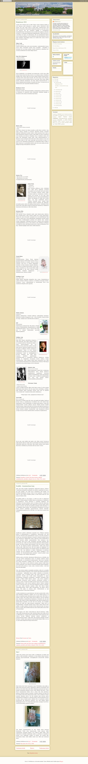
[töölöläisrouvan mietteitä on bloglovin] (68, 58)
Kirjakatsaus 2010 (21, 22)
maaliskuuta (57, 101)
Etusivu (32, 748)
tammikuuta (57, 105)
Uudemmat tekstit (20, 748)
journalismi (70, 114)
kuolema (36, 477)
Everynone (24, 638)
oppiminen (18, 645)
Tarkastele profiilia (56, 29)
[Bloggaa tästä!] (41, 475)
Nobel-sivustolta (22, 381)
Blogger (61, 761)
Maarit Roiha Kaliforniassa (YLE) (59, 48)
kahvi (56, 115)
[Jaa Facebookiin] (44, 475)
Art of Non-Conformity (57, 43)
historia (27, 477)
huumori (63, 114)
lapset (32, 643)
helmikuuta (57, 103)
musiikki (70, 118)
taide (71, 121)
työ (53, 124)
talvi (27, 743)
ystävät (43, 479)
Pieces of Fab (55, 50)
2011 (55, 79)
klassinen (66, 115)
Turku (38, 479)
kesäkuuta (57, 96)
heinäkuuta (57, 94)
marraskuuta (58, 89)
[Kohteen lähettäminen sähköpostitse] (40, 475)
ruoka (59, 121)
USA (41, 479)
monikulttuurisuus (19, 479)
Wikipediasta (45, 334)
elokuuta (57, 93)
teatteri (63, 122)
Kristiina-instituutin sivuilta (21, 200)
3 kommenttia (34, 475)
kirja (33, 477)
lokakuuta (57, 91)
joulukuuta (57, 82)
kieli (31, 477)
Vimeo (29, 638)
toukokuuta (57, 98)
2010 (55, 80)
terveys (29, 743)
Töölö (37, 645)
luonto (70, 116)
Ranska (29, 645)
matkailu (40, 477)
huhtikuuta (57, 100)
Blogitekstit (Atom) (34, 753)
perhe (66, 119)
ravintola (55, 121)
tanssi (56, 122)
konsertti (70, 115)
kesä (59, 115)
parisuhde (26, 479)
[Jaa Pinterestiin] (45, 475)
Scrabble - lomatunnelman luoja (25, 486)
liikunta (65, 116)
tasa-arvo (34, 479)
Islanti (66, 114)
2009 (55, 107)
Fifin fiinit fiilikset (56, 46)
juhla (25, 643)
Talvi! (17, 652)
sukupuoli (30, 479)
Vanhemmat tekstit (44, 748)
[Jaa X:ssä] (42, 475)
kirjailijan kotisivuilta (44, 354)
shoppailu (63, 121)
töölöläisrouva (57, 21)
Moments (18, 638)
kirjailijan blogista (24, 70)
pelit (26, 645)
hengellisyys (23, 477)
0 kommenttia (34, 641)
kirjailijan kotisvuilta (45, 272)
